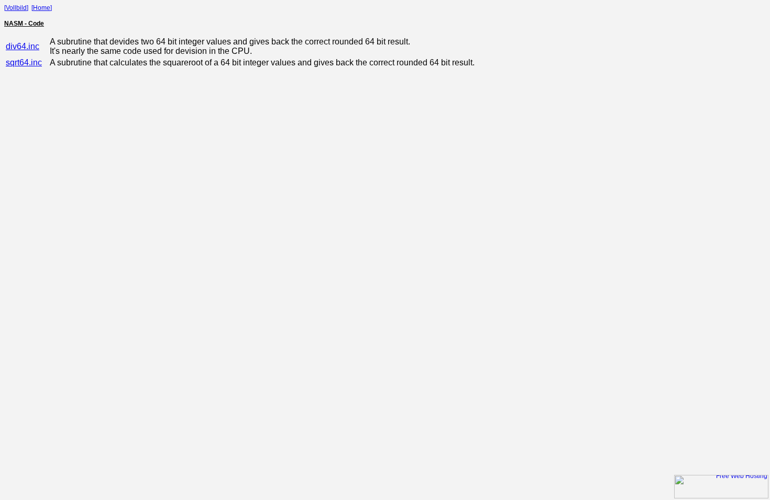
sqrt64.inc (24, 62)
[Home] (41, 8)
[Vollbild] (16, 8)
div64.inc (22, 46)
